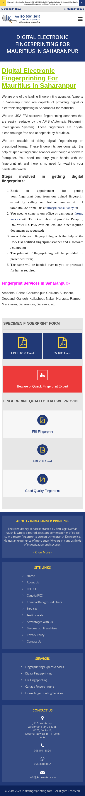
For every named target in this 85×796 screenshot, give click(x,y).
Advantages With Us (40, 622)
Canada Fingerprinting (39, 687)
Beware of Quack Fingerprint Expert (42, 386)
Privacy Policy (35, 635)
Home (31, 576)
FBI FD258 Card (22, 353)
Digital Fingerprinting (38, 673)
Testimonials (35, 615)
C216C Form (62, 353)
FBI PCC (32, 589)
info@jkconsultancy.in (61, 208)
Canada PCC (34, 595)
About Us (33, 582)
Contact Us (34, 641)
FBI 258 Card (42, 461)
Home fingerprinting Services (44, 693)
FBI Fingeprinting (36, 680)
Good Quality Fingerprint (42, 491)
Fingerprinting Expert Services (44, 667)
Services (32, 609)
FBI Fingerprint (42, 431)
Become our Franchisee (42, 628)
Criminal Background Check (44, 602)
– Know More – (42, 552)
